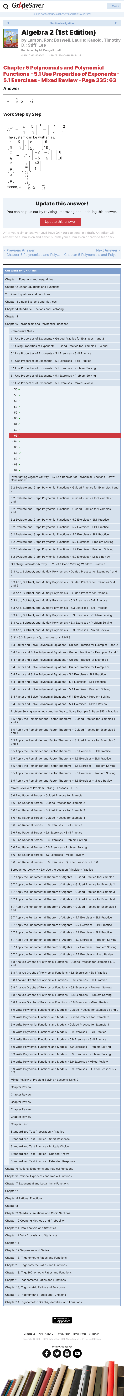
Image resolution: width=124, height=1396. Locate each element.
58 (16, 406)
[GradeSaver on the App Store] (62, 1320)
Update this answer (60, 222)
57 (16, 401)
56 (16, 395)
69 (16, 470)
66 (16, 452)
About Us (50, 1333)
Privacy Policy (63, 1333)
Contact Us (29, 1333)
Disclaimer (93, 1333)
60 (16, 418)
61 (16, 424)
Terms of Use (79, 1333)
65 (16, 447)
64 (16, 441)
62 (16, 429)
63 (16, 435)
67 (16, 458)
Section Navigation (62, 23)
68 (16, 464)
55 (16, 389)
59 (16, 412)
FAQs (40, 1333)
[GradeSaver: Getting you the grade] (28, 6)
